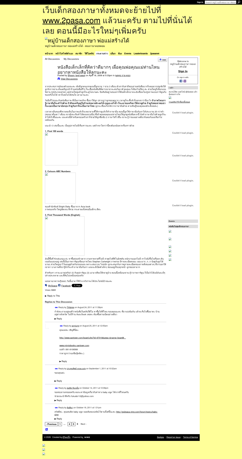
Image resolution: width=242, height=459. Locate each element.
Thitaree (70, 307)
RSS (46, 429)
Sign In (200, 2)
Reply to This (52, 295)
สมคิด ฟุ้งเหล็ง (73, 387)
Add (164, 59)
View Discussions (69, 78)
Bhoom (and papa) (76, 75)
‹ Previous (51, 424)
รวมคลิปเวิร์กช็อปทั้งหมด (179, 101)
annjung (75, 325)
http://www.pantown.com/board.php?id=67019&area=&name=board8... (92, 337)
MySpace (52, 285)
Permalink (56, 307)
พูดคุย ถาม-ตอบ (122, 75)
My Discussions (71, 58)
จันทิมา (70, 407)
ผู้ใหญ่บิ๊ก (66, 437)
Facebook (66, 285)
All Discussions (52, 58)
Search (239, 2)
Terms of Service (190, 437)
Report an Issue (173, 437)
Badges (160, 437)
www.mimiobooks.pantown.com (74, 345)
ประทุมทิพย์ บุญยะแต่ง (76, 368)
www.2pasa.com (71, 20)
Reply (58, 318)
